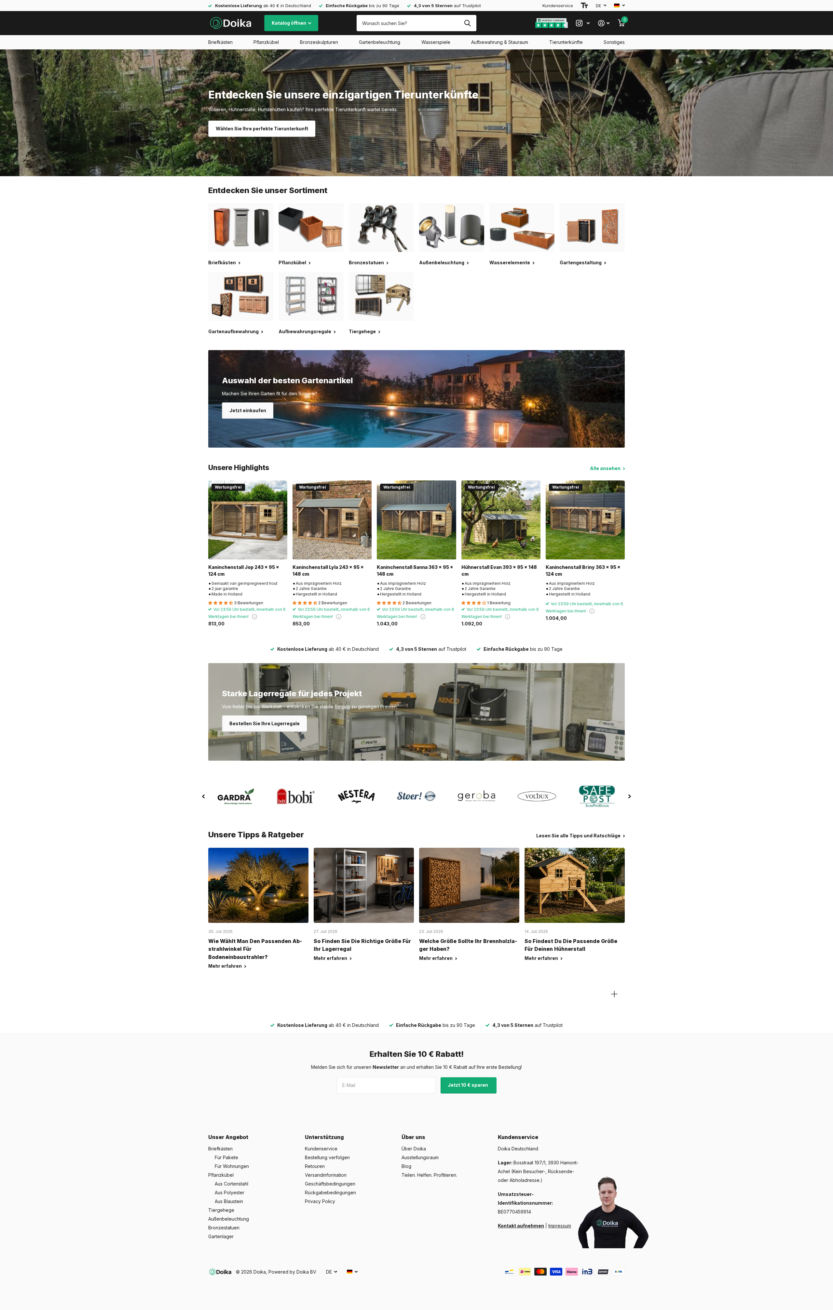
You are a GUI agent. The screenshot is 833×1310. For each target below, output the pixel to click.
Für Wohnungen (232, 1166)
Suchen (467, 23)
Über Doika (414, 1148)
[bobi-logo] (295, 796)
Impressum (559, 1225)
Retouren (315, 1166)
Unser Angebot (228, 1137)
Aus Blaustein (229, 1201)
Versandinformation (326, 1175)
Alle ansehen (605, 468)
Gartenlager (221, 1236)
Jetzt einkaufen (247, 410)
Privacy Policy (320, 1201)
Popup (254, 616)
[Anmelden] (604, 23)
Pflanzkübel (266, 42)
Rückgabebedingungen (330, 1192)
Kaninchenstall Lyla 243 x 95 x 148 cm (328, 570)
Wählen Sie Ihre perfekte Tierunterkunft (262, 128)
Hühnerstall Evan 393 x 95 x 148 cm (499, 570)
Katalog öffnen (289, 23)
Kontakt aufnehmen (521, 1225)
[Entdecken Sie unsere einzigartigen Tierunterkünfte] (416, 112)
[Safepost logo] (597, 796)
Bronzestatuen (223, 1227)
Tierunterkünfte (566, 42)
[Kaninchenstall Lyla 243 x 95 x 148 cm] (332, 519)
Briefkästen (220, 42)
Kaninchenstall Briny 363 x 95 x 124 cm (583, 570)
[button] (203, 796)
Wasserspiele (435, 42)
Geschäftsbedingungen (330, 1183)
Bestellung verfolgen (327, 1157)
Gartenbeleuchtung (379, 42)
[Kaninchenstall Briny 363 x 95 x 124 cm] (585, 519)
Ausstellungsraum (420, 1157)
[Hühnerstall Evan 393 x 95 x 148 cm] (500, 519)
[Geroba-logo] (476, 796)
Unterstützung (324, 1137)
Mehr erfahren (225, 966)
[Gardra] (235, 796)
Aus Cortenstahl (231, 1183)
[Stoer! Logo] (416, 796)
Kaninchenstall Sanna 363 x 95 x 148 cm (415, 570)
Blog (406, 1166)
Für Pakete (226, 1157)
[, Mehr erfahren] (583, 23)
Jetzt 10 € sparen (468, 1085)
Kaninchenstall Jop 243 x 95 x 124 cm (243, 570)
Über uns (413, 1137)
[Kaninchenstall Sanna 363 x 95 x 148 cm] (416, 519)
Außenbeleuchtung (228, 1219)
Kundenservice (557, 5)
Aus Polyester (229, 1192)
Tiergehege (221, 1210)
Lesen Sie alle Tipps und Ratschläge (578, 835)
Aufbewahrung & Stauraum (499, 42)
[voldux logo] (537, 796)
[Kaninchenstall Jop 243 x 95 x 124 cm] (247, 519)
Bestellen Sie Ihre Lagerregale (264, 723)
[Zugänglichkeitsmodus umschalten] (584, 5)
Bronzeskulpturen (319, 42)
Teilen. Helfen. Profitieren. (429, 1175)
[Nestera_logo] (356, 796)
